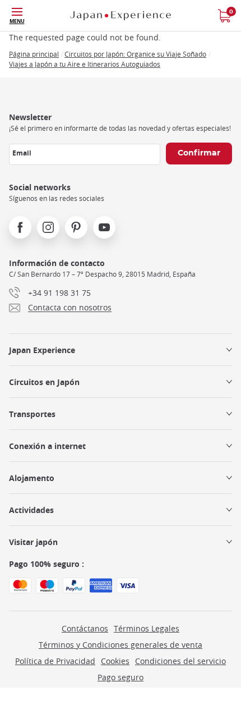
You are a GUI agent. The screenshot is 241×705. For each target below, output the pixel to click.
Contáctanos (85, 628)
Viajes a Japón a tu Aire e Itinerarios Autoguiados (84, 63)
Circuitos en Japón (44, 382)
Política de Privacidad (55, 661)
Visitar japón (33, 542)
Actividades (31, 510)
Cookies (115, 661)
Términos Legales (146, 628)
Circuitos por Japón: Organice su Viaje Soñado (135, 53)
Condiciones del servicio (180, 661)
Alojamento (31, 478)
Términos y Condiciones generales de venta (120, 644)
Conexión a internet (47, 446)
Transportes (32, 414)
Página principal (34, 53)
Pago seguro (120, 677)
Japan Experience (42, 350)
